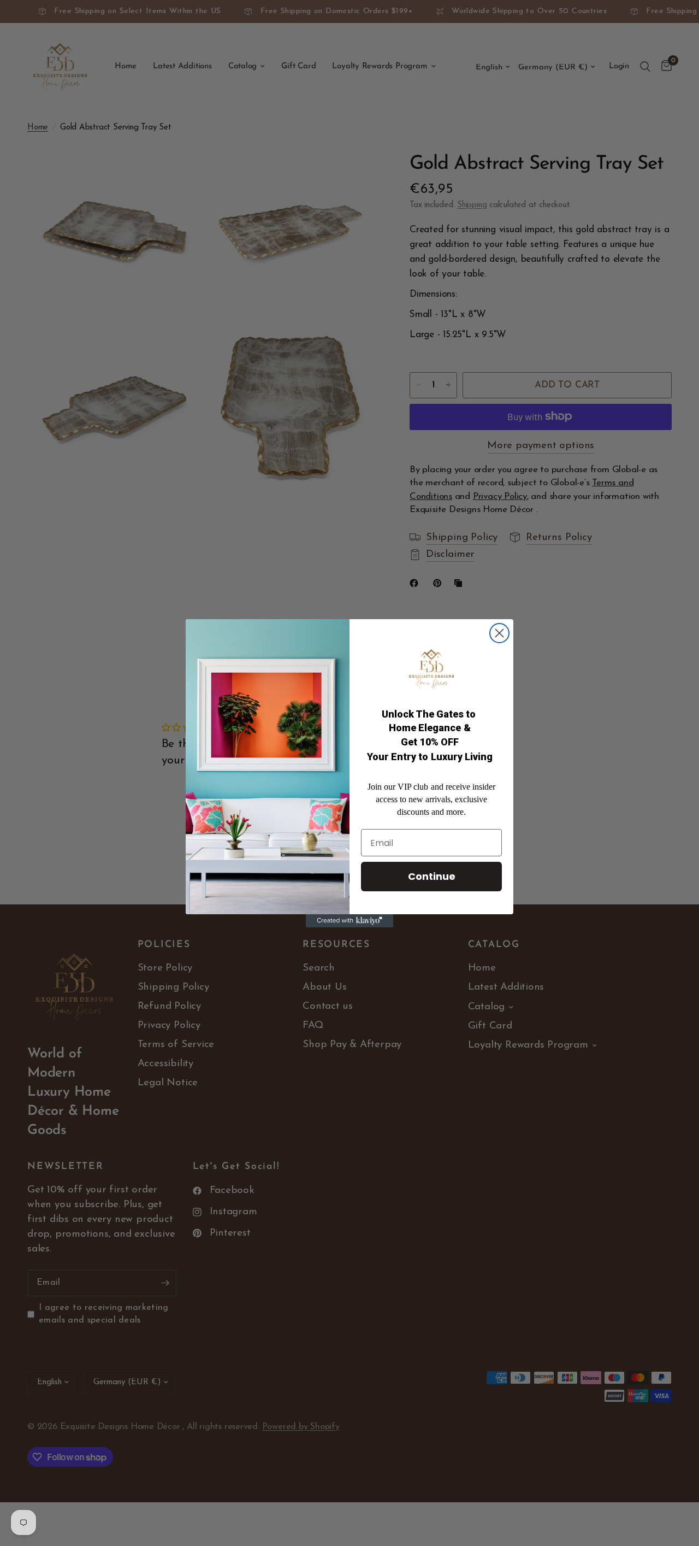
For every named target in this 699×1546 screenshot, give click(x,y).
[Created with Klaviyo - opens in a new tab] (349, 920)
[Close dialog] (499, 633)
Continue (431, 876)
